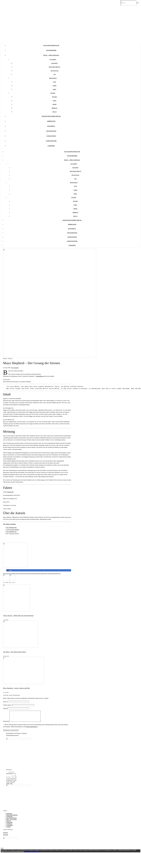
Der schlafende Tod (11, 531)
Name (5, 701)
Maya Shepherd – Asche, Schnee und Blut (16, 688)
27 (9, 781)
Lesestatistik (51, 141)
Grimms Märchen (33, 573)
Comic (54, 100)
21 (11, 780)
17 (15, 778)
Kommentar (6, 721)
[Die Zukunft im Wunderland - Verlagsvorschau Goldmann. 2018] (6, 580)
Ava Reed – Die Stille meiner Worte (14, 652)
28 (11, 781)
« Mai (7, 783)
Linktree (51, 145)
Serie (54, 89)
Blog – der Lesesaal (51, 55)
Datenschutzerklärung (51, 116)
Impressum (51, 121)
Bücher (53, 93)
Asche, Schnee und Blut (12, 529)
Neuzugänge (54, 70)
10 (15, 777)
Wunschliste (51, 131)
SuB (54, 74)
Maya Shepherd (48, 573)
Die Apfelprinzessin (11, 527)
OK (2, 848)
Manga (54, 111)
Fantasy (25, 573)
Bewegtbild (53, 78)
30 (14, 781)
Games (54, 85)
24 (15, 780)
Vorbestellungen (40, 376)
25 (7, 781)
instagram (5, 834)
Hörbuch (54, 108)
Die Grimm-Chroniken (18, 573)
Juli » (11, 783)
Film (54, 82)
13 (9, 778)
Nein (27, 851)
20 (9, 780)
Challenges (51, 136)
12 (8, 778)
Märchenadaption (41, 573)
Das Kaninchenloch (51, 45)
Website (5, 708)
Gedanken (54, 63)
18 (7, 780)
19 (8, 780)
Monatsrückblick (54, 67)
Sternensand (10, 492)
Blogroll (51, 126)
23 (14, 780)
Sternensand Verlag (56, 573)
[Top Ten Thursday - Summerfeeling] (13, 580)
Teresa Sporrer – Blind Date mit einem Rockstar (18, 615)
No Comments (15, 367)
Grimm (28, 573)
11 (6, 778)
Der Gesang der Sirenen (8, 573)
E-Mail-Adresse (7, 705)
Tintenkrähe (51, 50)
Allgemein (53, 59)
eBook (54, 104)
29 (12, 781)
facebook (5, 832)
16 (14, 778)
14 (11, 778)
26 (8, 781)
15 (12, 778)
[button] (9, 570)
